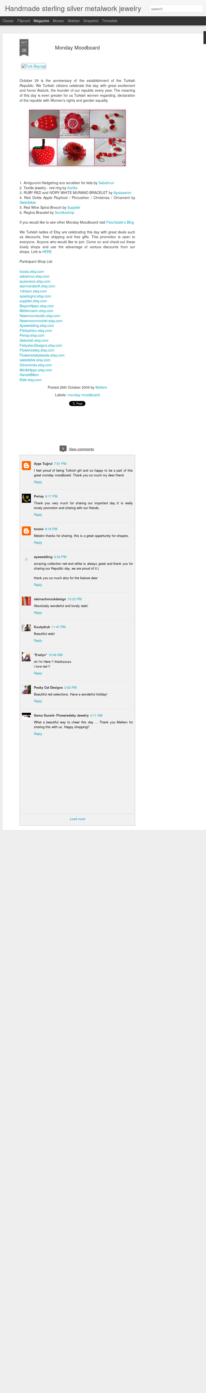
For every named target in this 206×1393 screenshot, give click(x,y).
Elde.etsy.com (31, 379)
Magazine (41, 20)
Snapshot (90, 20)
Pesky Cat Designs (48, 687)
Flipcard (23, 20)
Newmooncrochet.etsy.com (41, 320)
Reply (38, 481)
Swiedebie (28, 202)
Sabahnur (106, 182)
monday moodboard (84, 394)
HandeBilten (29, 374)
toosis (38, 528)
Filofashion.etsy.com (36, 330)
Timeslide (109, 20)
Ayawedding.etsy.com (37, 325)
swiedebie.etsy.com (35, 359)
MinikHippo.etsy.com (36, 369)
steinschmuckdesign (50, 598)
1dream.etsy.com (33, 290)
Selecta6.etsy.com (34, 340)
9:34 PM (60, 556)
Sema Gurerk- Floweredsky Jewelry (61, 715)
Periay (39, 496)
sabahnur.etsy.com (34, 276)
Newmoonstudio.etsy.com (40, 315)
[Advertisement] (163, 118)
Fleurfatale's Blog (120, 222)
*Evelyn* (40, 654)
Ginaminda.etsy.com (36, 364)
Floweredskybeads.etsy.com (42, 355)
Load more (77, 818)
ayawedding (43, 556)
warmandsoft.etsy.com (37, 285)
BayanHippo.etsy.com (37, 305)
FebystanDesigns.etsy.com (41, 345)
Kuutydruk (42, 626)
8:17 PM (51, 496)
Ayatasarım (122, 192)
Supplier (73, 207)
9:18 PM (51, 528)
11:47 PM (59, 626)
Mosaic (58, 20)
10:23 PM (75, 598)
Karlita (72, 187)
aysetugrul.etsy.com (35, 295)
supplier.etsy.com (33, 300)
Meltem (101, 387)
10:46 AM (55, 654)
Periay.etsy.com (32, 335)
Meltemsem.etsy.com (36, 310)
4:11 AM (96, 715)
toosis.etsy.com (32, 271)
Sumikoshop (64, 212)
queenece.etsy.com (35, 281)
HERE (47, 251)
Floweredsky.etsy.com (37, 350)
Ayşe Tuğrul (43, 463)
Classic (8, 20)
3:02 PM (70, 687)
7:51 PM (60, 463)
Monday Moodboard (77, 47)
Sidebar (74, 20)
